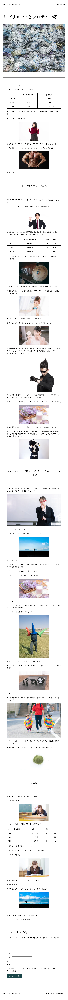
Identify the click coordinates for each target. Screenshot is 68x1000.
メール (10, 961)
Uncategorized (32, 915)
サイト (9, 965)
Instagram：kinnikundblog (12, 4)
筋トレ (29, 919)
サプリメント (18, 919)
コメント (10, 953)
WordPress (61, 993)
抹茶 (24, 919)
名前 (9, 957)
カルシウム (10, 919)
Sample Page (60, 4)
